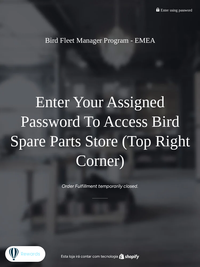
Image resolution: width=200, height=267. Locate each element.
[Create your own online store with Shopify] (129, 256)
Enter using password (176, 10)
